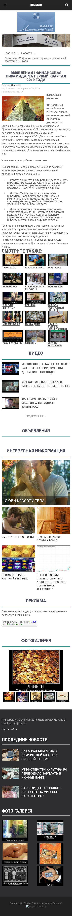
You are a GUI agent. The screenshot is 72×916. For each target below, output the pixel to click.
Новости (15, 85)
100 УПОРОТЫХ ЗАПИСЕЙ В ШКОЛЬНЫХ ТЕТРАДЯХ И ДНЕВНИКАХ (39, 402)
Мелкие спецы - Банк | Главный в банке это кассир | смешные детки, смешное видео (45, 368)
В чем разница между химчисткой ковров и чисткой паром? (39, 755)
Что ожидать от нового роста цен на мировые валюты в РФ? (41, 792)
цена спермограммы (53, 611)
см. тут (32, 622)
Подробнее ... (36, 416)
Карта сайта (9, 729)
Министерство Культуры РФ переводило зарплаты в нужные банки (44, 773)
